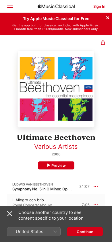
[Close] (107, 17)
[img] (56, 6)
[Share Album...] (103, 43)
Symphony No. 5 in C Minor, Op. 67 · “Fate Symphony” (60, 189)
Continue (85, 231)
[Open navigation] (9, 6)
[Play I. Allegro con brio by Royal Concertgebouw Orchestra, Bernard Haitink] (3, 204)
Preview (58, 165)
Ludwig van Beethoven (32, 184)
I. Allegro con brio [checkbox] (28, 200)
